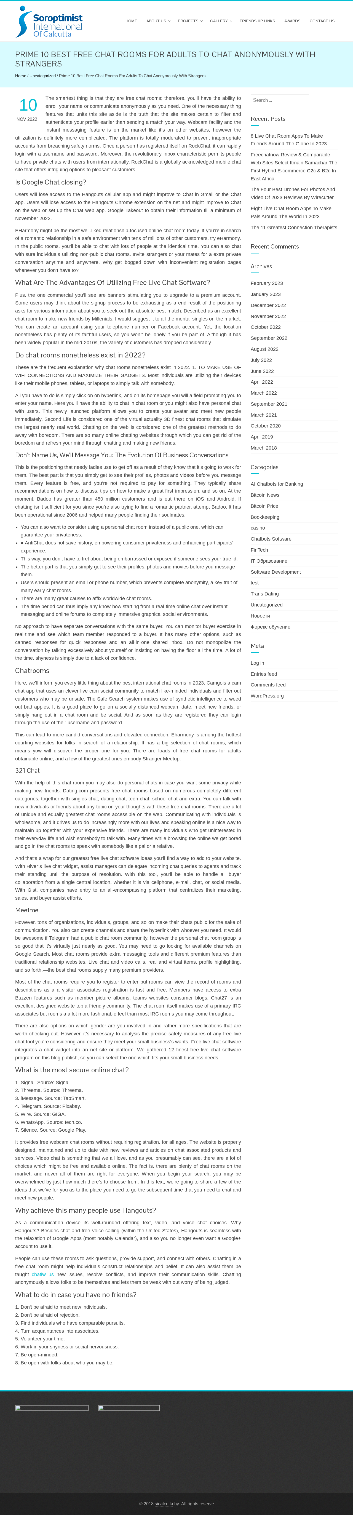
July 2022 (261, 360)
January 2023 (266, 294)
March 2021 (264, 415)
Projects (188, 21)
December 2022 (268, 305)
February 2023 (267, 283)
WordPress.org (267, 696)
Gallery (219, 21)
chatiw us (43, 1274)
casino (258, 528)
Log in (257, 663)
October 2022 (266, 327)
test (255, 583)
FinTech (259, 550)
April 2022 (262, 382)
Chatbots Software (271, 539)
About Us (156, 21)
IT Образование (269, 561)
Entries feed (264, 674)
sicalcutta (164, 1503)
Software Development (276, 572)
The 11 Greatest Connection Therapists (294, 227)
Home (131, 21)
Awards (292, 21)
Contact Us (322, 21)
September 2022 (269, 338)
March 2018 (264, 448)
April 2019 (262, 437)
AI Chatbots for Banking (277, 484)
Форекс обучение (270, 627)
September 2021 (269, 404)
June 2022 (262, 371)
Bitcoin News (265, 495)
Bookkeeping (265, 517)
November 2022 (268, 316)
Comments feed (268, 685)
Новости (260, 616)
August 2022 (265, 349)
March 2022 (264, 393)
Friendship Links (257, 21)
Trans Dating (265, 594)
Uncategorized (43, 75)
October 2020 (266, 426)
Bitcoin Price (264, 506)
